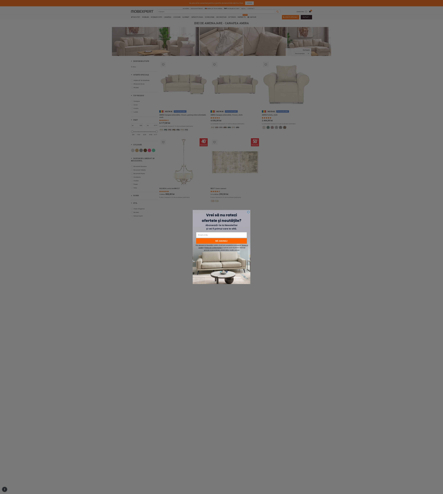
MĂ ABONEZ (221, 241)
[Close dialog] (248, 212)
